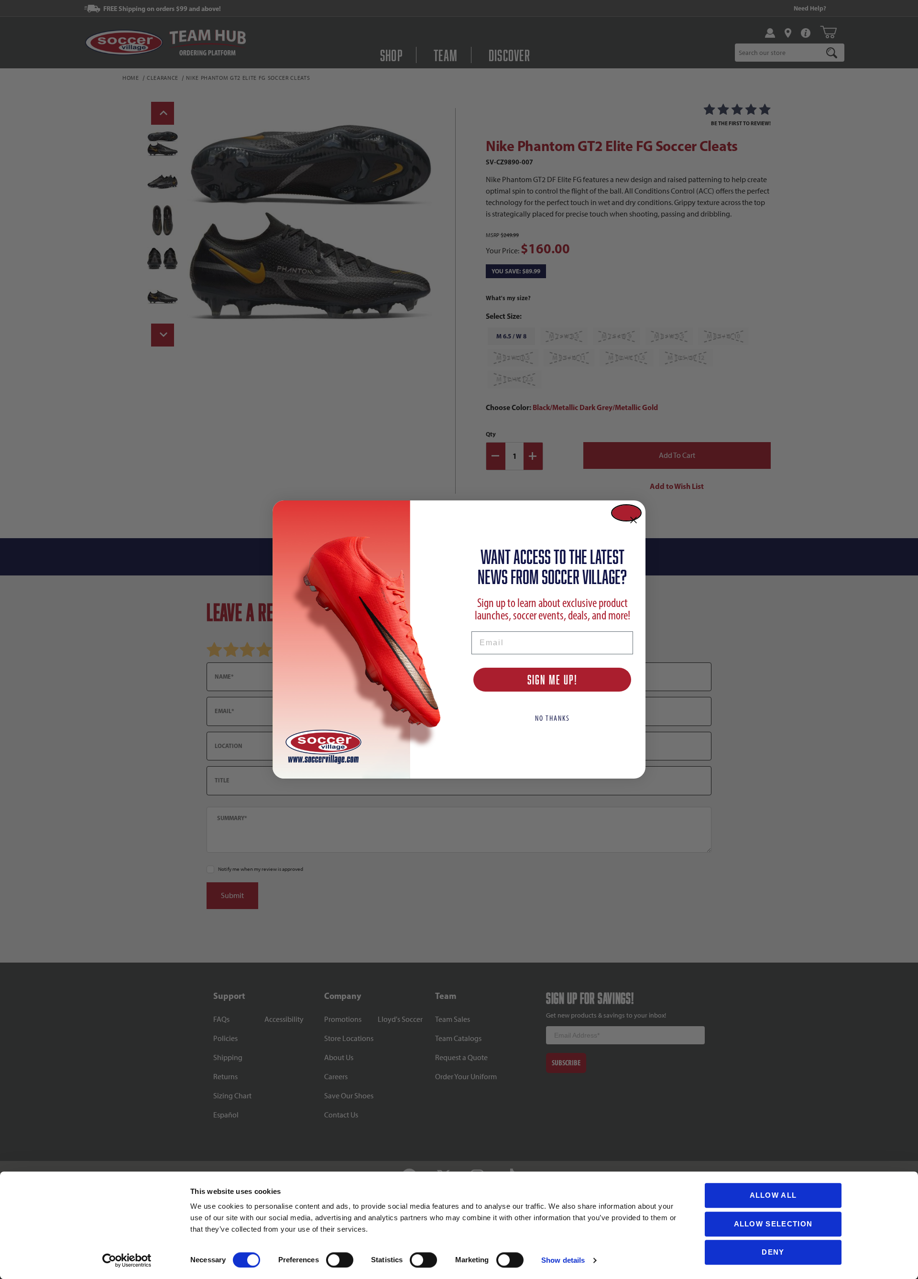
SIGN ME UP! (552, 679)
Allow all (773, 1195)
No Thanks (552, 718)
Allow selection (773, 1224)
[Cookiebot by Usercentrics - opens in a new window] (127, 1260)
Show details (563, 1260)
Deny (773, 1252)
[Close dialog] (626, 512)
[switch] (339, 1260)
